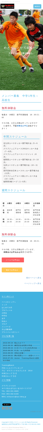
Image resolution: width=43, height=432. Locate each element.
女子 (3, 318)
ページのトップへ (9, 302)
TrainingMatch (8, 365)
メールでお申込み (13, 260)
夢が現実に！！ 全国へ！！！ (26, 355)
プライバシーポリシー (10, 332)
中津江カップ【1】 (9, 376)
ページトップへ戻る (32, 283)
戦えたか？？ (19, 343)
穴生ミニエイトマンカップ (12, 368)
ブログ (4, 324)
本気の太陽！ (19, 353)
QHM (26, 429)
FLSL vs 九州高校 (22, 350)
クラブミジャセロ (18, 422)
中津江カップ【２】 (10, 373)
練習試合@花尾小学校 (23, 345)
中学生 (4, 316)
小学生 (4, 313)
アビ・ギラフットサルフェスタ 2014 (17, 371)
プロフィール (7, 310)
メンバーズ (6, 327)
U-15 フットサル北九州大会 (25, 348)
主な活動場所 (7, 329)
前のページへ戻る (33, 278)
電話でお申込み (12, 270)
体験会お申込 (22, 126)
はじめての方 (7, 307)
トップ (4, 305)
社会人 (4, 321)
